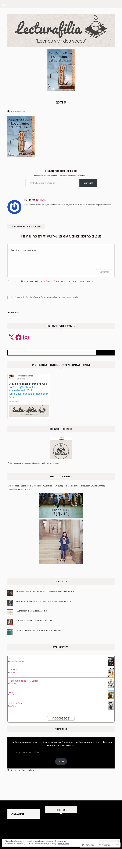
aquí (57, 463)
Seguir (61, 761)
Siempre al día (61, 729)
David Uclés (13, 683)
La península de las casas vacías (23, 681)
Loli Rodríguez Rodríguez (17, 661)
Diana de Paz (14, 672)
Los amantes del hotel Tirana (28, 226)
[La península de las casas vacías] (111, 683)
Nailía (11, 658)
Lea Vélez (13, 706)
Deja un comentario (17, 111)
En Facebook (61, 809)
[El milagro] (111, 672)
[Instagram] (25, 337)
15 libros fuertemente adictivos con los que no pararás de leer (39, 630)
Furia (10, 692)
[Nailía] (111, 661)
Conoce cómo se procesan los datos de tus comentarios (69, 281)
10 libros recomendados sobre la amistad (31, 611)
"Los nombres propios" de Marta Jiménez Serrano (34, 621)
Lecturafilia (40, 200)
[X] (11, 337)
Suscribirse (88, 183)
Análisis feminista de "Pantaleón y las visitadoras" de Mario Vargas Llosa (43, 601)
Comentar (104, 272)
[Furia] (111, 694)
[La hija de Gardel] (111, 705)
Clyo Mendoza (14, 695)
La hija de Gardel (16, 703)
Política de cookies (63, 844)
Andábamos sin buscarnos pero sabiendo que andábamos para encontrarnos (45, 591)
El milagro (13, 669)
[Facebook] (18, 337)
